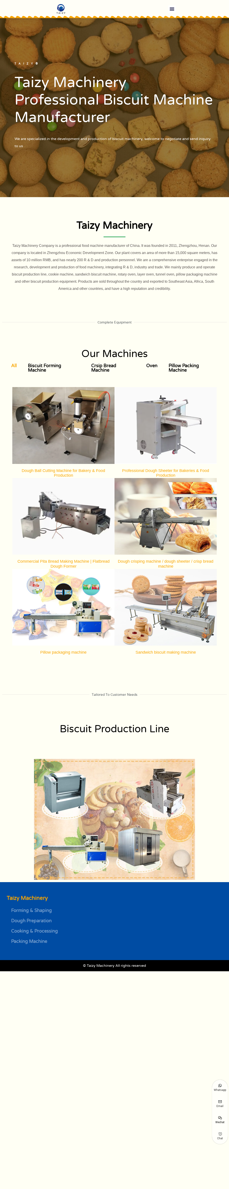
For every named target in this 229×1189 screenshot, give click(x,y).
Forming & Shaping (31, 910)
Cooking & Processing (34, 931)
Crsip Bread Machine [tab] (103, 368)
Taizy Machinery (27, 898)
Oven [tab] (151, 365)
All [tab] (14, 365)
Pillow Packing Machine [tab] (184, 368)
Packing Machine (29, 941)
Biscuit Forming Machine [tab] (44, 368)
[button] (172, 9)
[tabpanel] (114, 521)
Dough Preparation (31, 921)
